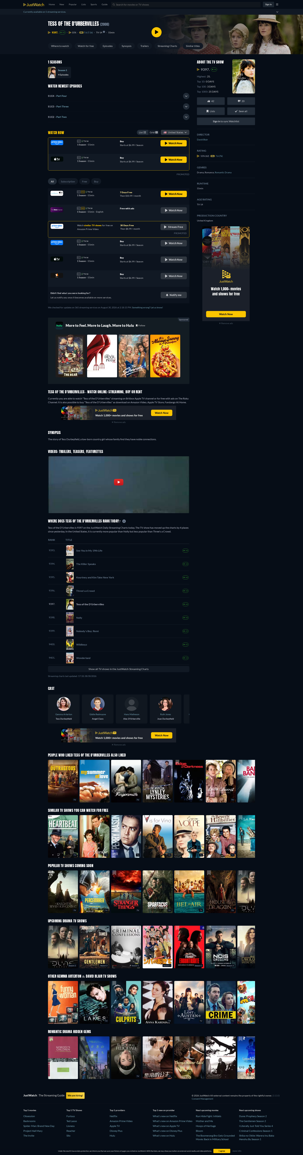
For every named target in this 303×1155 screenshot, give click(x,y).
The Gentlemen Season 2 (252, 1120)
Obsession (29, 1116)
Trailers (144, 45)
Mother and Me (204, 1120)
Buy (96, 181)
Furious (70, 1116)
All (52, 181)
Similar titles (193, 45)
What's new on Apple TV (166, 1125)
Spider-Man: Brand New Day (38, 1125)
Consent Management (202, 1098)
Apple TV (115, 1125)
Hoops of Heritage (206, 1125)
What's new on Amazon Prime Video (172, 1120)
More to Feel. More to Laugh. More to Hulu (100, 325)
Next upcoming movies (207, 1110)
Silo (68, 1135)
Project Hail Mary (32, 1130)
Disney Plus (116, 1130)
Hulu (112, 1135)
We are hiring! (75, 1095)
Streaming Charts (167, 45)
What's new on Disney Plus (167, 1130)
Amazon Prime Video (121, 1120)
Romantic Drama (223, 172)
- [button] (57, 95)
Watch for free (86, 45)
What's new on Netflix (165, 1116)
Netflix (113, 1116)
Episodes (108, 45)
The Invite (28, 1135)
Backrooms (29, 1120)
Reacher (70, 1130)
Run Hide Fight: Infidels (208, 1116)
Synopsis (127, 45)
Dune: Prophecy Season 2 (253, 1116)
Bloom (199, 1130)
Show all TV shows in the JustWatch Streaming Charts (119, 668)
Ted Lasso (71, 1120)
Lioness (70, 1125)
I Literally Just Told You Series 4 (256, 1125)
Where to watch (60, 45)
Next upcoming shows (250, 1110)
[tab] (118, 96)
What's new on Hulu (164, 1135)
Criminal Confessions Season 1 (255, 1130)
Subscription (68, 181)
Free (84, 181)
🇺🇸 (173, 132)
